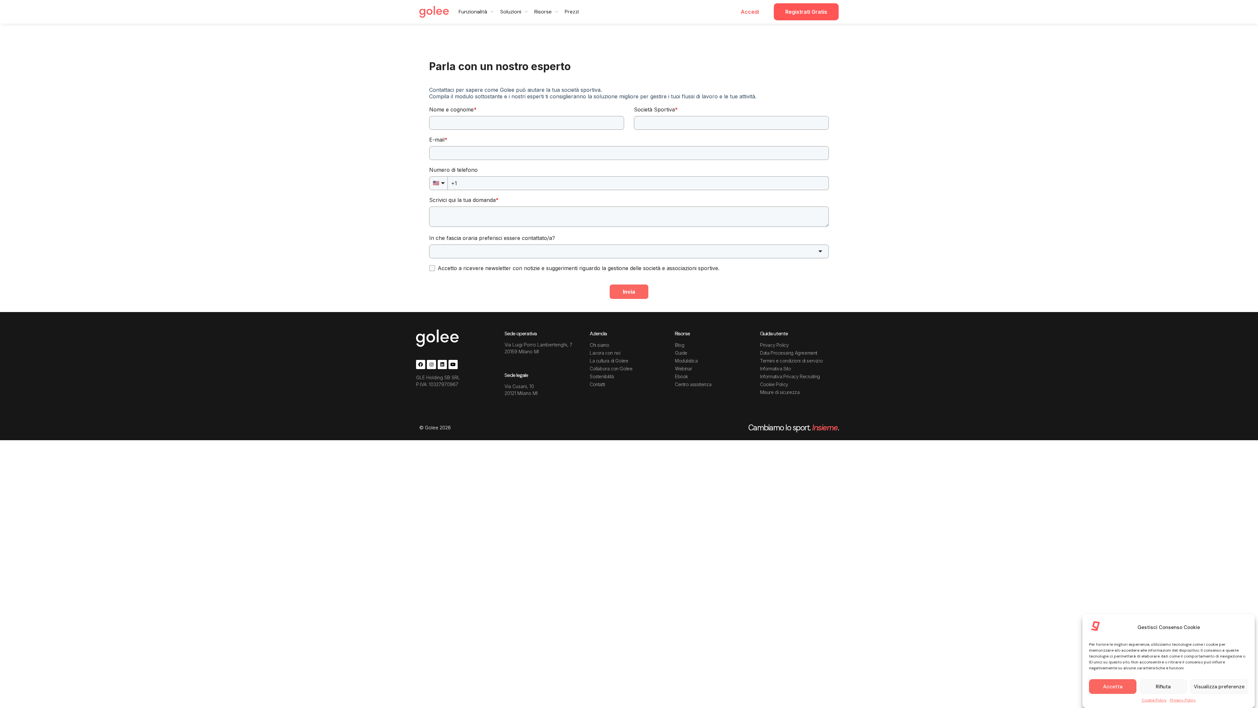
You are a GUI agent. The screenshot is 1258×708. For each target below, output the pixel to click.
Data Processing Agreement (788, 353)
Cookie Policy (1154, 700)
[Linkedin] (442, 364)
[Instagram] (431, 364)
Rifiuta (1163, 686)
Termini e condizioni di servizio (791, 361)
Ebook (681, 376)
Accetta (1112, 686)
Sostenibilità (602, 376)
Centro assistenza (693, 384)
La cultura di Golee (609, 361)
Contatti (597, 384)
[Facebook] (420, 364)
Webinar (683, 368)
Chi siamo (599, 345)
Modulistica (686, 361)
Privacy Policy (1183, 700)
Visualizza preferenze (1219, 686)
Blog (679, 345)
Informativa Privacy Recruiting (790, 376)
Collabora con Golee (611, 368)
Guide (681, 353)
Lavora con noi (605, 353)
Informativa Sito (775, 368)
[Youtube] (453, 364)
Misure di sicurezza (779, 392)
